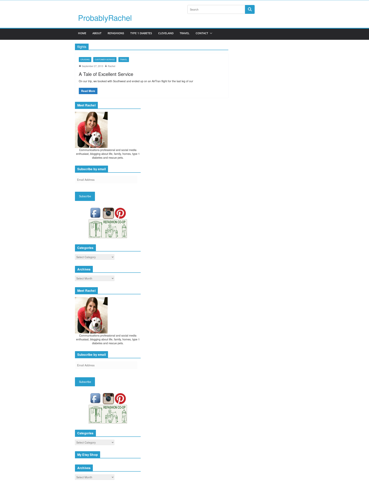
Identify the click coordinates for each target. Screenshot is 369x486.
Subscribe (85, 196)
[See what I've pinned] (120, 213)
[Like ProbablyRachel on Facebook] (96, 213)
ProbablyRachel (105, 17)
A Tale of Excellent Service (106, 73)
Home (82, 33)
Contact (202, 33)
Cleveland (166, 33)
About (96, 33)
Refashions (116, 33)
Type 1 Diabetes (141, 33)
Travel (184, 33)
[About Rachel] (91, 129)
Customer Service (105, 59)
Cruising (85, 59)
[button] (210, 33)
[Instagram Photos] (109, 213)
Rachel (111, 66)
